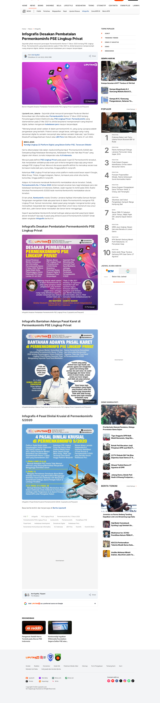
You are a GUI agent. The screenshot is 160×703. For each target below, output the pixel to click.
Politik (39, 11)
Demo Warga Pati (109, 402)
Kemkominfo (38, 198)
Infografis (85, 11)
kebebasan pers (52, 124)
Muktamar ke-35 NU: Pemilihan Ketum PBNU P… (122, 534)
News (32, 5)
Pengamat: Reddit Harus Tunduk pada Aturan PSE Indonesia (32, 639)
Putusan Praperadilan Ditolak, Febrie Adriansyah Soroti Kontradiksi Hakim (122, 177)
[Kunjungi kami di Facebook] (116, 680)
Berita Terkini (109, 486)
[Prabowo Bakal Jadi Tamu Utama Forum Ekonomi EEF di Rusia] (119, 122)
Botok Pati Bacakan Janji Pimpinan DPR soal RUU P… (122, 446)
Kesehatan (81, 5)
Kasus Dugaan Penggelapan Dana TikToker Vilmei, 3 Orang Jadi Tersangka (123, 189)
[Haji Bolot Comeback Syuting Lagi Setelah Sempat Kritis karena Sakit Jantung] (106, 524)
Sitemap (85, 666)
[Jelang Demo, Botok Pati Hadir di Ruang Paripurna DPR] (106, 476)
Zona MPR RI (95, 11)
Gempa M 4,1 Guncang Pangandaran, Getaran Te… (121, 100)
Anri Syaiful (35, 55)
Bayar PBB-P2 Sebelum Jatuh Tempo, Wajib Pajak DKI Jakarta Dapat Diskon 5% (122, 215)
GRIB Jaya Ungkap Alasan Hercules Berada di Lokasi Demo (122, 229)
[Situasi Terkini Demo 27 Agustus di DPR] (106, 466)
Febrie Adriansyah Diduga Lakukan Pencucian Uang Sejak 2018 (122, 152)
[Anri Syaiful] (25, 56)
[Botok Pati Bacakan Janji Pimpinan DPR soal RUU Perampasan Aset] (106, 446)
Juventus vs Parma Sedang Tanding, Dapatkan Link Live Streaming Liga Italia (119, 515)
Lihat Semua (131, 109)
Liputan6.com (42, 687)
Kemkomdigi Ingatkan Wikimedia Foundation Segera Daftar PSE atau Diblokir (57, 639)
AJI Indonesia (66, 155)
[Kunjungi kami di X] (120, 680)
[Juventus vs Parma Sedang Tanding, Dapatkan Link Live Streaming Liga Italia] (119, 500)
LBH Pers (60, 137)
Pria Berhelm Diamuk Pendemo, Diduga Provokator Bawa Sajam (118, 428)
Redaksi (36, 666)
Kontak (28, 666)
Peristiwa (46, 11)
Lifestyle (68, 5)
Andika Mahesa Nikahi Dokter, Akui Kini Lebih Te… (123, 553)
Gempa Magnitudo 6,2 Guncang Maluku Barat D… (120, 90)
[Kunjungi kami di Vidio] (108, 680)
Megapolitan (56, 11)
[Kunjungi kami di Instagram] (124, 680)
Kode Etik (57, 666)
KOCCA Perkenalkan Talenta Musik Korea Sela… (122, 543)
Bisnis (40, 5)
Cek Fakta (113, 5)
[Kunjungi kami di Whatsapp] (128, 680)
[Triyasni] (28, 595)
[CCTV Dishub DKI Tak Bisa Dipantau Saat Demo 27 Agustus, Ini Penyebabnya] (106, 456)
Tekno (91, 5)
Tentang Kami (110, 666)
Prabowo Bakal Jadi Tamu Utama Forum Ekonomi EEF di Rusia (123, 139)
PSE (32, 172)
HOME (24, 5)
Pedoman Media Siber (71, 666)
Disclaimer (46, 666)
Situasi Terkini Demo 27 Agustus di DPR (121, 466)
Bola (59, 5)
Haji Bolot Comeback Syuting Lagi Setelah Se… (122, 524)
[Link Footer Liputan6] (36, 657)
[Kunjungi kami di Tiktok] (132, 680)
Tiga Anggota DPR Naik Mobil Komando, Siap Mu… (122, 437)
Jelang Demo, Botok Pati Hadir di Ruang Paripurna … (122, 476)
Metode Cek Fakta (32, 669)
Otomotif (101, 5)
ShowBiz (50, 5)
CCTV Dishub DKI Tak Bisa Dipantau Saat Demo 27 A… (122, 456)
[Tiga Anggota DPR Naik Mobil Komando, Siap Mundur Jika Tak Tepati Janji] (106, 436)
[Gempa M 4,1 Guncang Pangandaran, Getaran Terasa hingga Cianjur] (104, 99)
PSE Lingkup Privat (62, 119)
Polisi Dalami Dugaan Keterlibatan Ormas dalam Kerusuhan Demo (122, 164)
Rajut (65, 11)
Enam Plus (125, 5)
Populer (106, 109)
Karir (120, 666)
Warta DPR (106, 11)
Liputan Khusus (74, 11)
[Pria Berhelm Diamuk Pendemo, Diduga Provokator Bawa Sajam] (119, 415)
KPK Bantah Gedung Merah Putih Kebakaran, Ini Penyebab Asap (122, 241)
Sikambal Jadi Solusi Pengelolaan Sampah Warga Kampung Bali (123, 202)
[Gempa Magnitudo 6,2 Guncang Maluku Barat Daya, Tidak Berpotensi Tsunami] (104, 90)
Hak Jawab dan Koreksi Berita (51, 669)
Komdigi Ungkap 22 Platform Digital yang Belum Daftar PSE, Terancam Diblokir (57, 145)
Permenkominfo (56, 116)
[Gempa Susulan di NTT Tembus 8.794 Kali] (119, 71)
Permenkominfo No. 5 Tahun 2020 (36, 185)
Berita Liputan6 (59, 508)
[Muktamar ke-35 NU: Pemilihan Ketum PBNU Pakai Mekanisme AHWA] (106, 534)
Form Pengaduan (97, 666)
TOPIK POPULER (107, 29)
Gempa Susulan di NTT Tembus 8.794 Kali (118, 83)
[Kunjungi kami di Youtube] (112, 680)
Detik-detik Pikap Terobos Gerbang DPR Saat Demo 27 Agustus (123, 254)
